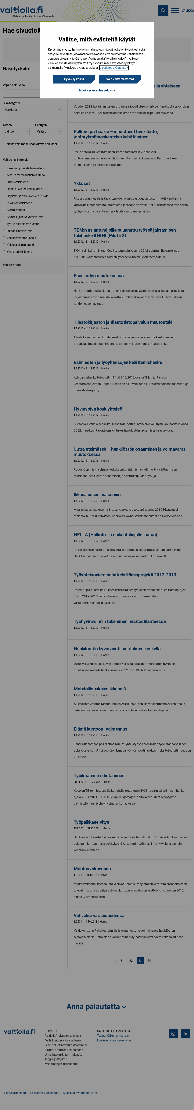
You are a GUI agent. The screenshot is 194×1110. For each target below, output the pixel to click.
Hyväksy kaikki (74, 79)
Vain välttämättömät (120, 79)
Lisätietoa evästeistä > (114, 67)
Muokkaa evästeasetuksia (97, 90)
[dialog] (97, 60)
